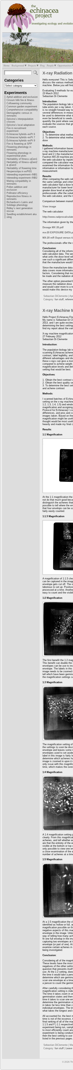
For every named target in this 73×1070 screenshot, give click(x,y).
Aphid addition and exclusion (22, 96)
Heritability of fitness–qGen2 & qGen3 (22, 163)
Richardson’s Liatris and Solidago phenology (20, 203)
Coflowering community (19, 103)
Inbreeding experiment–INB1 (22, 174)
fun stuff (59, 1048)
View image (49, 206)
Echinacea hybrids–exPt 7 (21, 137)
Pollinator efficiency (17, 193)
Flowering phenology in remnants (19, 148)
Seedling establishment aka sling (21, 215)
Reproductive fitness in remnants (19, 197)
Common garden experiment (22, 106)
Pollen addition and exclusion (17, 188)
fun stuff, (60, 299)
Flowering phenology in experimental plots (19, 154)
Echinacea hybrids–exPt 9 (21, 140)
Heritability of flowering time (21, 168)
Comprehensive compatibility (22, 109)
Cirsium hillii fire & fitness (20, 100)
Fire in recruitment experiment (16, 129)
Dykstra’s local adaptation (21, 125)
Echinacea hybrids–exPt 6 (21, 134)
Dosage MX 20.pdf (52, 227)
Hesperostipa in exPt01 (19, 171)
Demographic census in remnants (19, 114)
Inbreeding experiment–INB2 (22, 177)
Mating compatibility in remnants (19, 182)
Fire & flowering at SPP (19, 143)
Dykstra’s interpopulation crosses (20, 120)
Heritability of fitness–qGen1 (22, 159)
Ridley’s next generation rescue (20, 209)
